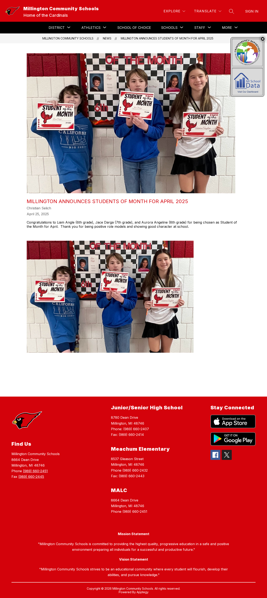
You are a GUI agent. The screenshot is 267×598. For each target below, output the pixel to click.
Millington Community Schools (67, 38)
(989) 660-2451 (35, 471)
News (107, 38)
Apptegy (143, 592)
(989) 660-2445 (31, 477)
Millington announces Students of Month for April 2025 (167, 38)
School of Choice (134, 27)
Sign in (251, 11)
